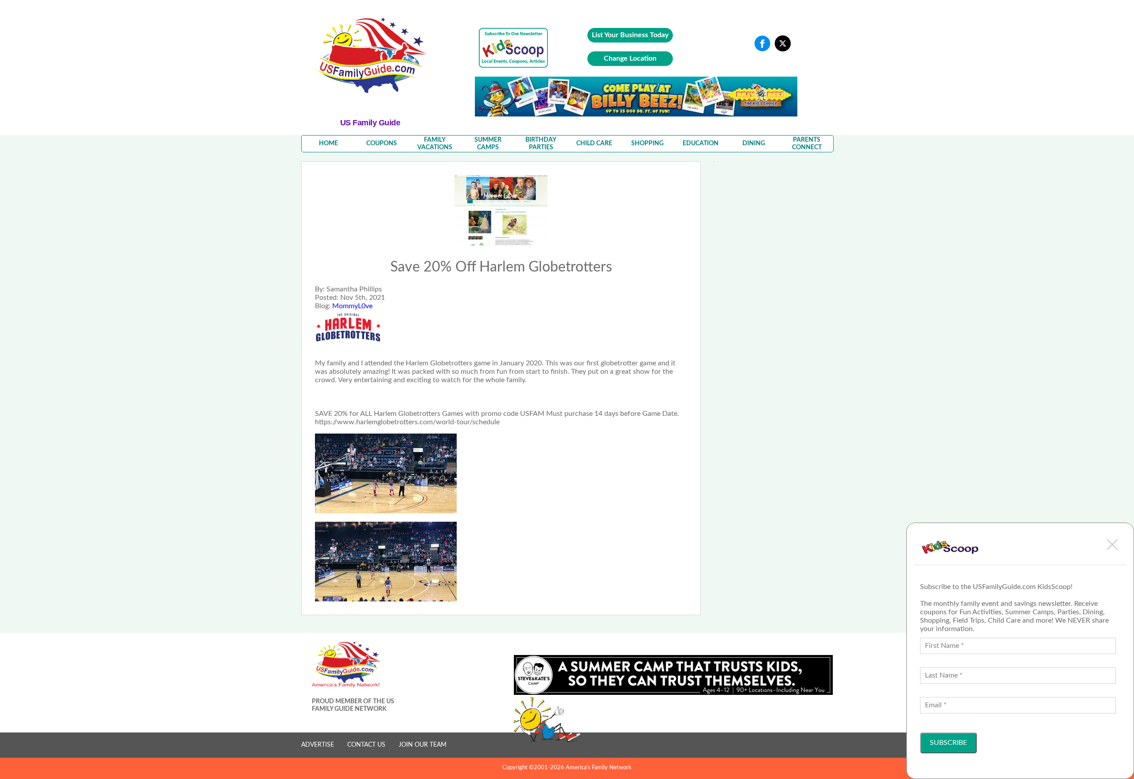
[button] (1112, 544)
